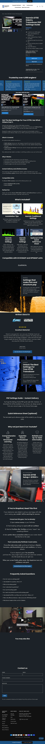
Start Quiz (30, 1)
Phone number (6, 677)
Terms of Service (32, 699)
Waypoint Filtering (4, 719)
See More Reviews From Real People (22, 351)
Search (3, 723)
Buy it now (34, 61)
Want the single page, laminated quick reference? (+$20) (32, 52)
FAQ (24, 5)
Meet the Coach (25, 7)
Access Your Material (28, 742)
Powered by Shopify (27, 737)
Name (3, 672)
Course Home (18, 7)
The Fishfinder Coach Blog (5, 715)
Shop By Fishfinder (16, 5)
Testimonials (30, 5)
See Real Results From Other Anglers (22, 566)
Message (4, 683)
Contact (3, 721)
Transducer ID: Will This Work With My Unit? (33, 70)
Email (24, 672)
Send (5, 695)
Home (3, 13)
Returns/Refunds (5, 727)
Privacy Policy (24, 699)
